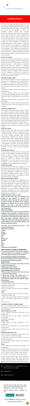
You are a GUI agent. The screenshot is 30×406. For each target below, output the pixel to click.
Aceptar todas (10, 395)
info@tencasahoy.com (9, 375)
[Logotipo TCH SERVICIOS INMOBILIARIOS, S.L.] (13, 9)
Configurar (21, 395)
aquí (13, 401)
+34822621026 (7, 371)
